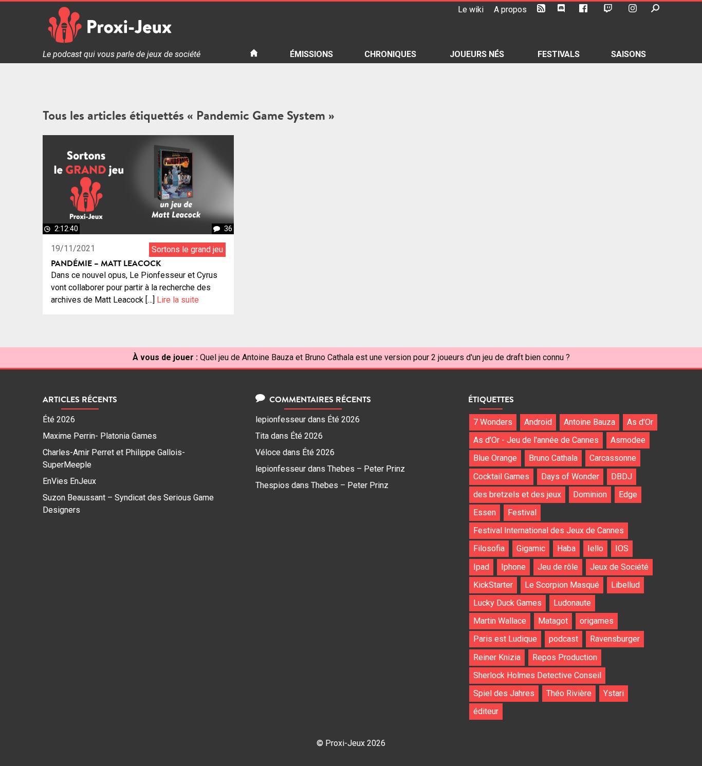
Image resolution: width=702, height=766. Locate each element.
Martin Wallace (499, 621)
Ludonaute (572, 603)
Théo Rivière (569, 693)
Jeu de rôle (558, 567)
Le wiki (471, 9)
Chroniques (390, 54)
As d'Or (640, 422)
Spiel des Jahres (503, 693)
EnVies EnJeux (69, 481)
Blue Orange (495, 458)
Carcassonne (612, 458)
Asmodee (628, 440)
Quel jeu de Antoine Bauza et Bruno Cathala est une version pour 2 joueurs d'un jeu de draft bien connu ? (385, 357)
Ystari (613, 693)
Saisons (628, 54)
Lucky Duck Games (507, 603)
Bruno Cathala (553, 458)
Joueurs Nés (477, 54)
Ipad (481, 567)
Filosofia (489, 548)
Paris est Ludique (505, 639)
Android (538, 422)
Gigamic (530, 548)
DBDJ (621, 476)
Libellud (625, 585)
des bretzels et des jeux (517, 494)
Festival (522, 512)
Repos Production (564, 657)
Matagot (553, 621)
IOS (622, 548)
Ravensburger (615, 639)
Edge (628, 494)
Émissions (311, 54)
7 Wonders (492, 422)
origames (597, 621)
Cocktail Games (501, 476)
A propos (510, 9)
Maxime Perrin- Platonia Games (100, 436)
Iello (595, 548)
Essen (484, 512)
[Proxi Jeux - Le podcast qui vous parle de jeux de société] (138, 25)
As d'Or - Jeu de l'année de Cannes (536, 440)
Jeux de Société (619, 567)
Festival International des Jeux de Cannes (548, 530)
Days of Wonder (570, 476)
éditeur (485, 711)
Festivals (559, 54)
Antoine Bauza (589, 422)
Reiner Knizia (497, 657)
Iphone (513, 567)
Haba (566, 548)
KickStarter (493, 585)
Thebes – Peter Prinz (366, 469)
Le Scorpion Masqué (562, 585)
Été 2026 (59, 419)
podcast (563, 639)
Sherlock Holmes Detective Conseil (537, 675)
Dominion (590, 494)
